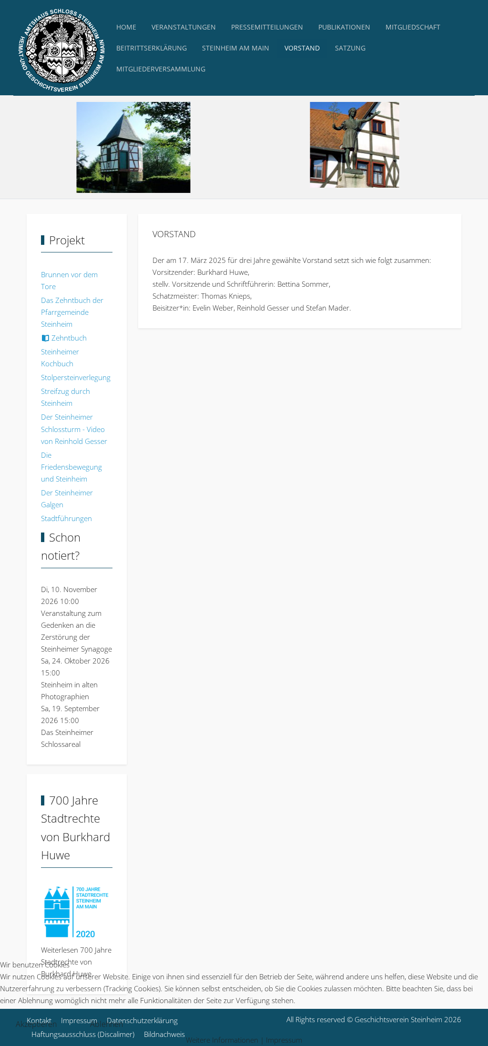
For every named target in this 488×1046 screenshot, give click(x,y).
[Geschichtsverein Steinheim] (61, 48)
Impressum (284, 1040)
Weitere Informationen (222, 1040)
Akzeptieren (36, 1024)
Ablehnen (106, 1024)
